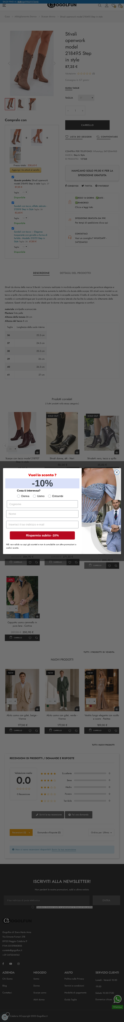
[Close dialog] (116, 472)
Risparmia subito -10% (42, 535)
